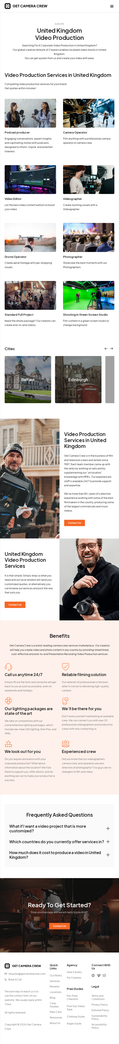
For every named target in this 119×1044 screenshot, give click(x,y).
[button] (111, 6)
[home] (26, 6)
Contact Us (74, 522)
